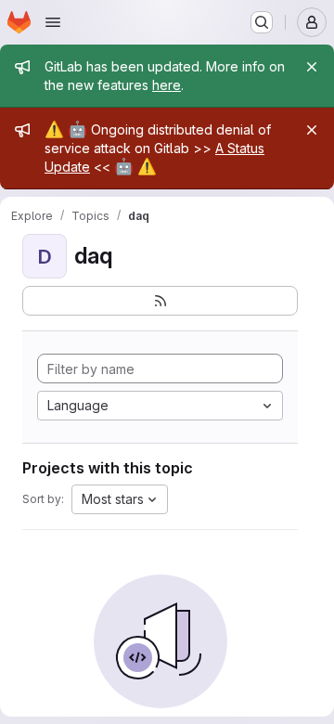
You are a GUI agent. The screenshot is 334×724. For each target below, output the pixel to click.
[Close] (312, 67)
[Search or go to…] (261, 22)
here (166, 85)
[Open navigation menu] (53, 22)
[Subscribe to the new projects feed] (160, 301)
